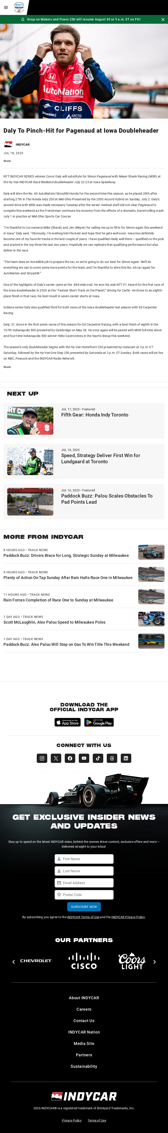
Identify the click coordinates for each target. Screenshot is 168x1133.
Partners (84, 1054)
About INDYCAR (84, 997)
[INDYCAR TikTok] (98, 758)
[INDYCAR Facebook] (70, 758)
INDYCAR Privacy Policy (128, 917)
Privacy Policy (72, 1120)
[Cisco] (84, 961)
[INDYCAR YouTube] (84, 758)
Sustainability (84, 1066)
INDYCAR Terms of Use (83, 917)
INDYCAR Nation (84, 1032)
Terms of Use (97, 1120)
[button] (13, 962)
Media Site (84, 1043)
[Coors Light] (132, 961)
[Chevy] (35, 961)
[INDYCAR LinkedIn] (126, 758)
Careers (84, 1009)
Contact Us (84, 1020)
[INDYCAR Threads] (112, 758)
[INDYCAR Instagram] (42, 758)
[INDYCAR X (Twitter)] (56, 758)
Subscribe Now (84, 907)
